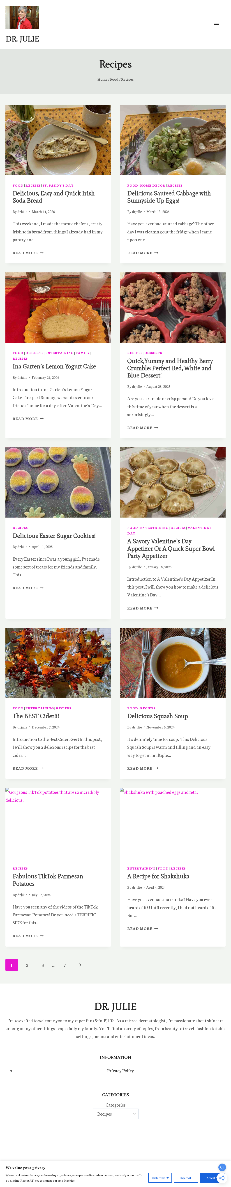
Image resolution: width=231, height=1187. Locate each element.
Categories (116, 1104)
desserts (34, 352)
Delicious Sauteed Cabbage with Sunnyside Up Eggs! (169, 196)
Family (83, 352)
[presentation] (58, 140)
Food (18, 185)
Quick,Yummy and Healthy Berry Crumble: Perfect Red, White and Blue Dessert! (170, 368)
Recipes (32, 185)
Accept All (212, 1178)
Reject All (186, 1178)
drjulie (22, 211)
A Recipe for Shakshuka (158, 876)
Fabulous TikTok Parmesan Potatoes (48, 879)
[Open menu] (219, 24)
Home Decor (152, 185)
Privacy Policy (120, 1070)
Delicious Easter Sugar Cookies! (54, 535)
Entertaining (59, 352)
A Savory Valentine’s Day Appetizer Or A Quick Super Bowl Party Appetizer (171, 548)
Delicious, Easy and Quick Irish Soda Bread (54, 196)
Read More (28, 252)
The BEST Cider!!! (36, 716)
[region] (115, 1174)
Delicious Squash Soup (157, 716)
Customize (158, 1178)
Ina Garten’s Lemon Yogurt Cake (54, 366)
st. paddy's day (58, 185)
